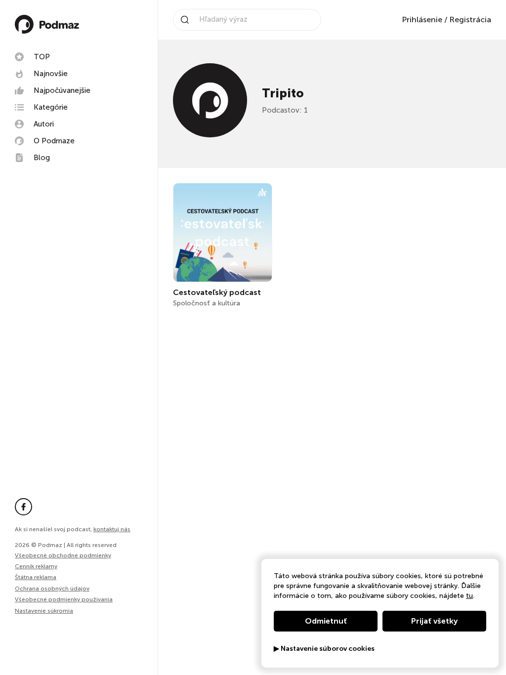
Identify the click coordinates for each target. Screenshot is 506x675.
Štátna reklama (35, 577)
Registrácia (470, 19)
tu (469, 595)
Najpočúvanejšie (62, 90)
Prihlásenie (422, 19)
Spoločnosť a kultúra (206, 303)
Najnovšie (51, 73)
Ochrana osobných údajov (52, 588)
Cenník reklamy (36, 566)
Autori (44, 124)
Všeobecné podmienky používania (64, 599)
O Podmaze (54, 140)
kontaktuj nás (111, 529)
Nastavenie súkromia (44, 611)
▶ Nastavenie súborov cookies (324, 649)
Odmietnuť (326, 621)
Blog (42, 157)
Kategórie (51, 107)
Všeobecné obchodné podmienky (63, 555)
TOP (42, 56)
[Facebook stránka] (23, 506)
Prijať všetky (434, 621)
